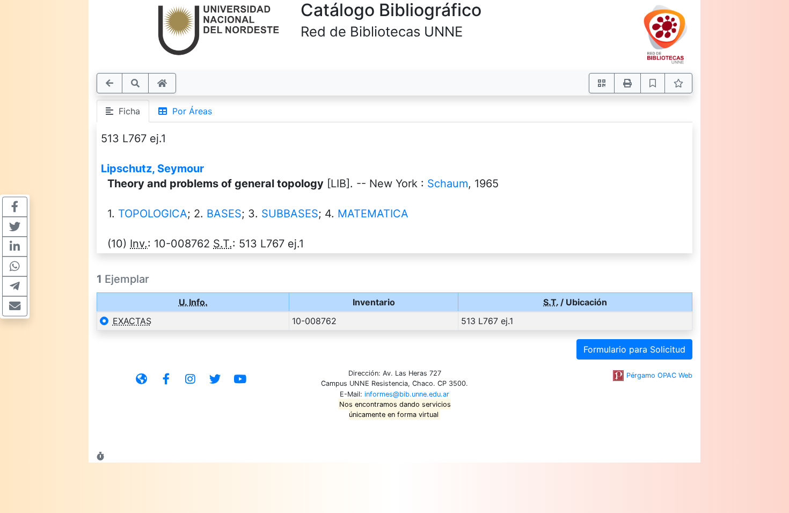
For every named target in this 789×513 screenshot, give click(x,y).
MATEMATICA (373, 213)
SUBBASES (289, 213)
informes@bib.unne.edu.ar (406, 394)
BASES (224, 213)
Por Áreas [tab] (189, 111)
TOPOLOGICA (152, 213)
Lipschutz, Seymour (152, 168)
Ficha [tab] (126, 111)
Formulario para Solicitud (634, 349)
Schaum (447, 183)
